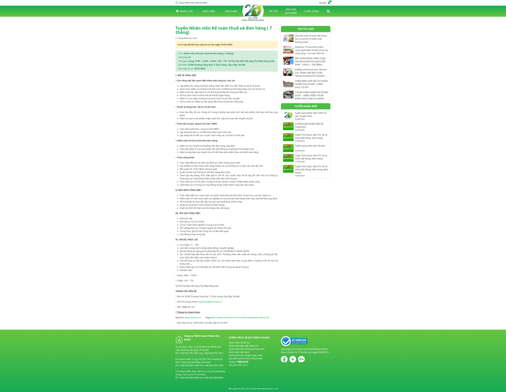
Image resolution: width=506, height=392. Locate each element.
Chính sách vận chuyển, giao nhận (246, 355)
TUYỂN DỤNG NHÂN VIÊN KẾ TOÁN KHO (309, 125)
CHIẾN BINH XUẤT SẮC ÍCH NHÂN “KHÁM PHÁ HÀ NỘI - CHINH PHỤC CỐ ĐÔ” (311, 84)
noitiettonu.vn (236, 371)
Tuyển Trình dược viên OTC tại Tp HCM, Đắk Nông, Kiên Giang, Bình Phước (311, 169)
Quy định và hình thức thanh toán (245, 358)
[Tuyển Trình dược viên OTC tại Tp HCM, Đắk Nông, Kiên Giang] (288, 137)
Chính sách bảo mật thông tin (243, 345)
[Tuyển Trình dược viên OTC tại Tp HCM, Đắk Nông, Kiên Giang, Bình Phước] (288, 169)
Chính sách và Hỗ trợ (239, 342)
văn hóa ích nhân (291, 11)
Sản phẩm (231, 11)
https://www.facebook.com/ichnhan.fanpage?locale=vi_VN (240, 317)
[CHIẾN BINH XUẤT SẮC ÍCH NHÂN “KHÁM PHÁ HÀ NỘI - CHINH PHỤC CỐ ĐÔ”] (288, 83)
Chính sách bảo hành (239, 352)
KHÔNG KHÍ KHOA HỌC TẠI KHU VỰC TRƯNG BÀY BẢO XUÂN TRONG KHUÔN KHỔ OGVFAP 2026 (311, 73)
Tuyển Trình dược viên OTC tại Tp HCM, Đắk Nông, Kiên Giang (311, 136)
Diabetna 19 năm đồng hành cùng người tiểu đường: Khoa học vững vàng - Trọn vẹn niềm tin (311, 50)
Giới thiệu (209, 11)
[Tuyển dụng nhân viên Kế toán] (288, 148)
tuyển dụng (311, 11)
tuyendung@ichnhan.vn (210, 301)
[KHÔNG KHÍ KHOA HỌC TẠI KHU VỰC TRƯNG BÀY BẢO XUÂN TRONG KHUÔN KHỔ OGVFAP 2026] (288, 72)
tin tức (273, 11)
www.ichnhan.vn (193, 317)
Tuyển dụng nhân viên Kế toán (310, 145)
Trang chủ (186, 11)
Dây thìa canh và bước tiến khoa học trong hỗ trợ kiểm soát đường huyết (311, 38)
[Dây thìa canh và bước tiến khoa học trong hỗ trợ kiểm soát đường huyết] (288, 38)
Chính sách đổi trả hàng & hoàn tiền (247, 349)
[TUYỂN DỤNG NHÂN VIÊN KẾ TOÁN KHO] (288, 126)
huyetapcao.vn (236, 367)
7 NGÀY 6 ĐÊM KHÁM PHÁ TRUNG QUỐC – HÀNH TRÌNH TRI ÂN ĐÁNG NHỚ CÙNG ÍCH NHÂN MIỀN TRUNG (311, 95)
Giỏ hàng (324, 2)
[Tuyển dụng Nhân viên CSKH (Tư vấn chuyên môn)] (288, 115)
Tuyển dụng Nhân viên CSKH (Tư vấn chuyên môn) (311, 114)
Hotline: (238, 363)
